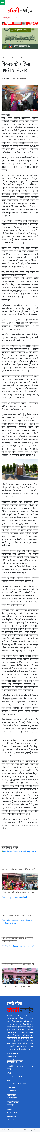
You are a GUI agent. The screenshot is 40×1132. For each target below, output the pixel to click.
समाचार (8, 58)
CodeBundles (18, 1130)
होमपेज (3, 58)
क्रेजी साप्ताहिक (21, 78)
